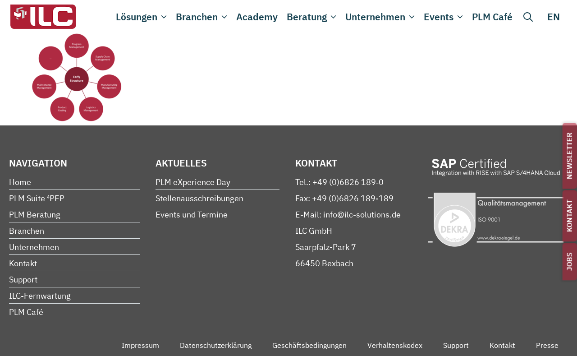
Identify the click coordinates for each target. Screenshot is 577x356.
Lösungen (136, 16)
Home (20, 182)
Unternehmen (375, 16)
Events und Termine (192, 214)
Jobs (569, 261)
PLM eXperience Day (193, 182)
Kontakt (569, 215)
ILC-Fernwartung (40, 296)
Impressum (140, 345)
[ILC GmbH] (43, 16)
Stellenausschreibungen (199, 198)
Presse (547, 345)
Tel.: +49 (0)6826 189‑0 (339, 182)
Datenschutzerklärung (216, 345)
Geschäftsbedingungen (309, 345)
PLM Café (492, 16)
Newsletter (569, 155)
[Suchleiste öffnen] (528, 16)
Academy (257, 16)
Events (438, 16)
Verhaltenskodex (394, 345)
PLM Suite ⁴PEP (36, 198)
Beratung (307, 16)
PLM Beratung (34, 214)
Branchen (197, 16)
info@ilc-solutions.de (362, 214)
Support (23, 279)
